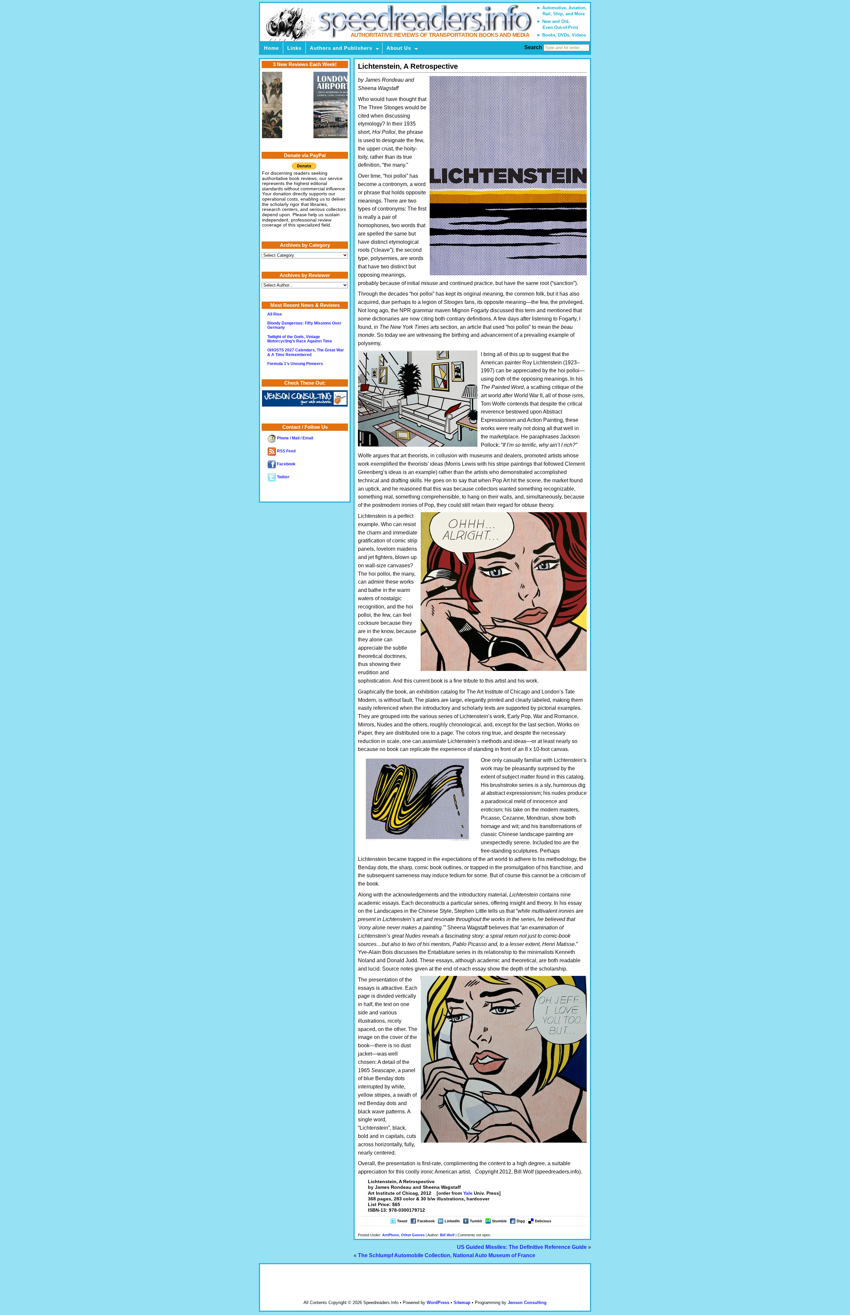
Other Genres (413, 1235)
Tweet (402, 1221)
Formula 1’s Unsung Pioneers (295, 364)
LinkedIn (452, 1221)
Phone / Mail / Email (294, 438)
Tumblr (476, 1221)
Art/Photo (390, 1235)
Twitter (283, 477)
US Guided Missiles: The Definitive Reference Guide (522, 1247)
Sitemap (462, 1302)
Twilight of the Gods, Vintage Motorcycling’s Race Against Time (299, 339)
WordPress (438, 1302)
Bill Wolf (447, 1235)
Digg (521, 1221)
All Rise (274, 314)
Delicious (543, 1221)
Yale (467, 1193)
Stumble (499, 1221)
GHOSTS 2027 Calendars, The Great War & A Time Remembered (305, 352)
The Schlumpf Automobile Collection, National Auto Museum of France (446, 1255)
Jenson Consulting (527, 1302)
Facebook (426, 1221)
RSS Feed (286, 451)
